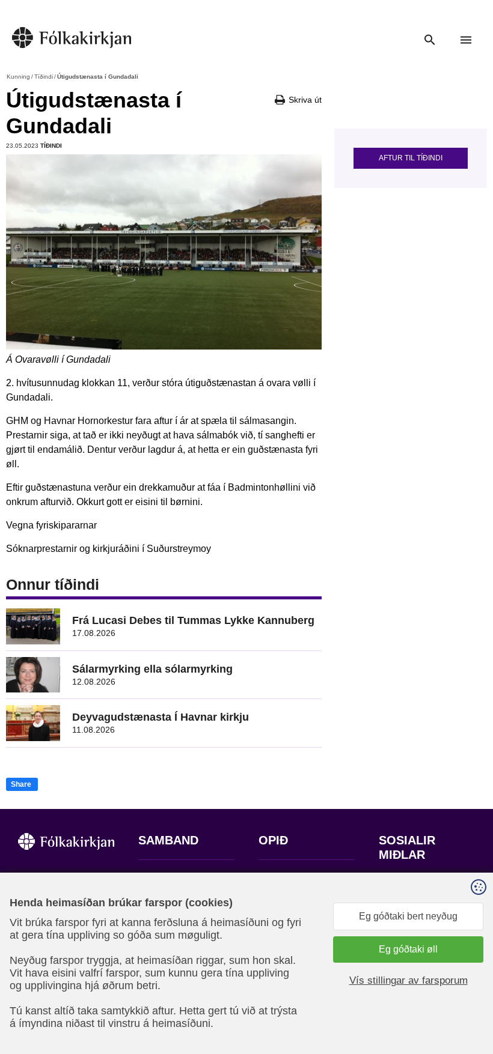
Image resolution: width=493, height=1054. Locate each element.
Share (21, 784)
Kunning (18, 76)
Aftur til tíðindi (410, 158)
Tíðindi (43, 76)
